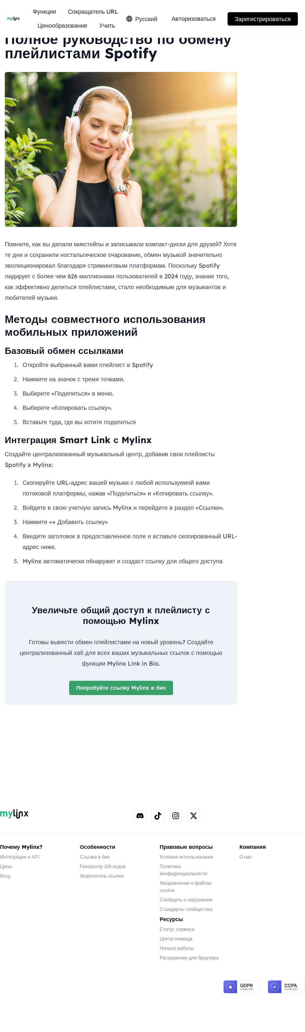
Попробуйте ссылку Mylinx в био (121, 687)
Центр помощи (176, 939)
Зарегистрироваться (263, 19)
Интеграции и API (20, 857)
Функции (44, 11)
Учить (107, 25)
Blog (5, 876)
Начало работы (177, 948)
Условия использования (186, 857)
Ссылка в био (95, 857)
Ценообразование (62, 25)
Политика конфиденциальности (183, 869)
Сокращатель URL (93, 11)
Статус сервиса (177, 929)
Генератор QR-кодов (103, 866)
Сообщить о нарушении (186, 900)
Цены (6, 866)
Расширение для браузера (189, 958)
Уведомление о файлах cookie (186, 886)
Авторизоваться (194, 18)
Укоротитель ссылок (102, 876)
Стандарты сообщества (186, 909)
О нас (245, 857)
